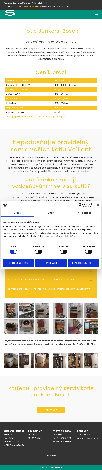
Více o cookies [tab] (84, 213)
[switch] (38, 252)
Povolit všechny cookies (83, 263)
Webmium (57, 467)
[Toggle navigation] (96, 13)
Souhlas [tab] (18, 213)
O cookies (51, 455)
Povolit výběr (51, 263)
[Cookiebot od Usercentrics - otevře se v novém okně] (80, 205)
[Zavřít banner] (98, 205)
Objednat (51, 410)
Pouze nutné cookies (18, 263)
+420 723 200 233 (31, 6)
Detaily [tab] (51, 213)
